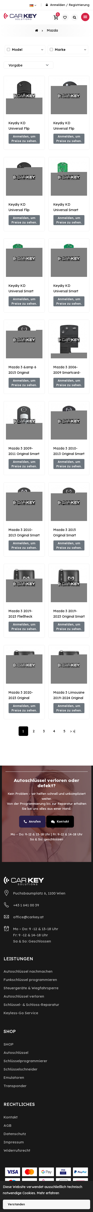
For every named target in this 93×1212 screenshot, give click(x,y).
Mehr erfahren (48, 1193)
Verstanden (16, 1204)
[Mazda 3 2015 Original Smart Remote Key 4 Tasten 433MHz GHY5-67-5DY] (69, 503)
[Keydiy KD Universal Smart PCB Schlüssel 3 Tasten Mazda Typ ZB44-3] (69, 177)
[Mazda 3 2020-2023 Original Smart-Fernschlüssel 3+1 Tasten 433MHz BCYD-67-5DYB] (24, 665)
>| (74, 731)
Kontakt (63, 821)
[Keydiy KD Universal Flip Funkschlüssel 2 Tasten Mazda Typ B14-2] (24, 96)
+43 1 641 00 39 (26, 905)
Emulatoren (14, 1077)
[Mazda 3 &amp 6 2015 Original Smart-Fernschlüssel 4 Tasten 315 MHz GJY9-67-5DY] (24, 340)
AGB (7, 1125)
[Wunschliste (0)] (65, 17)
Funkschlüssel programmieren (30, 979)
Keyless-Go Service (21, 1013)
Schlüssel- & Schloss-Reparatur (31, 1004)
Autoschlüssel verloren (24, 996)
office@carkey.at (28, 917)
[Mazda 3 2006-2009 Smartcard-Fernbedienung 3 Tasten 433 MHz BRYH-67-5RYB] (69, 340)
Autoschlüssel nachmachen (28, 971)
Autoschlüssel (16, 1052)
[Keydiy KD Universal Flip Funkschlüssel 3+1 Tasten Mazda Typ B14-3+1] (69, 96)
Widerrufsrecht (17, 1150)
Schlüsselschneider (20, 1069)
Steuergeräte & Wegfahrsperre (31, 988)
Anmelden (57, 5)
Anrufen (35, 821)
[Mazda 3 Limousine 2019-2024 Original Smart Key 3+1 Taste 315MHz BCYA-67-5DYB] (69, 665)
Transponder (15, 1086)
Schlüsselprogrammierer (25, 1061)
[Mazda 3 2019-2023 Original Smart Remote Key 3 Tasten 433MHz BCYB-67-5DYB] (69, 584)
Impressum (14, 1142)
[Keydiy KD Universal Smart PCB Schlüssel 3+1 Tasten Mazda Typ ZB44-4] (24, 259)
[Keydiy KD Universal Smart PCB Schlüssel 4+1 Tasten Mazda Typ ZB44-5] (69, 259)
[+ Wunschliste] (24, 106)
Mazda (52, 30)
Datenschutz (15, 1134)
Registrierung (79, 5)
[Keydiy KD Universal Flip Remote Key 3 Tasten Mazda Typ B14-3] (24, 177)
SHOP (8, 1044)
